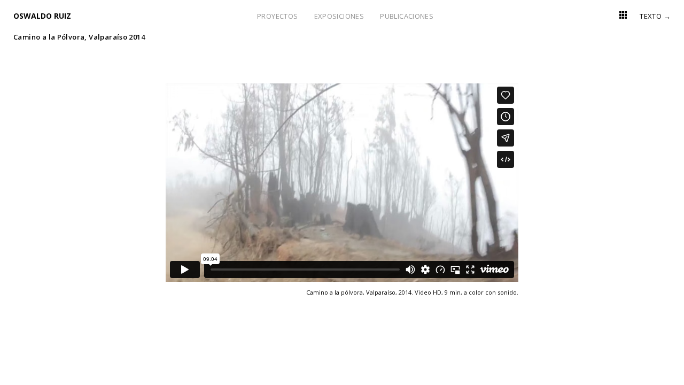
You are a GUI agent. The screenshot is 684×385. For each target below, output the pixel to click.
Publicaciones (406, 16)
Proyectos (277, 16)
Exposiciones (339, 16)
